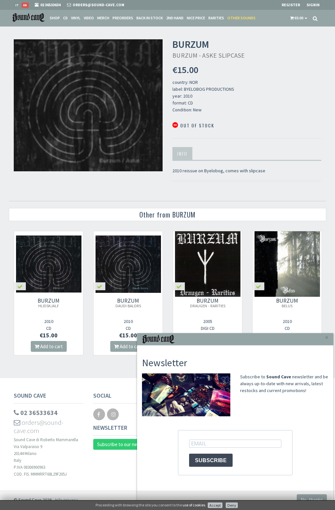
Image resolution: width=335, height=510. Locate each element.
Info (182, 153)
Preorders (123, 17)
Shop (55, 17)
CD (65, 17)
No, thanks (312, 500)
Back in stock (149, 17)
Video (89, 17)
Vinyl (75, 17)
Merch (103, 17)
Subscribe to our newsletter (126, 444)
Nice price (196, 17)
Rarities (216, 17)
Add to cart (52, 346)
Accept (215, 505)
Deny (231, 505)
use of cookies (194, 504)
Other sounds (241, 17)
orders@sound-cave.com (38, 426)
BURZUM (50, 302)
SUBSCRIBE (211, 460)
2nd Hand (175, 17)
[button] (299, 18)
